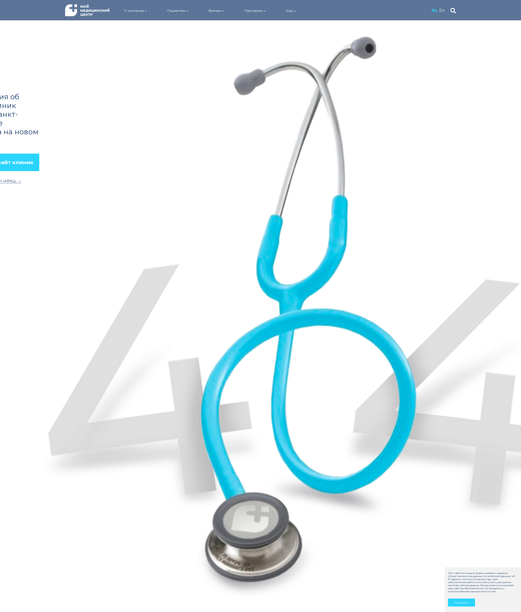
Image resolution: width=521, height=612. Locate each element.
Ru (434, 10)
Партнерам (253, 11)
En (442, 10)
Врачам (215, 11)
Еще (289, 11)
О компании (134, 11)
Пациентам (176, 11)
